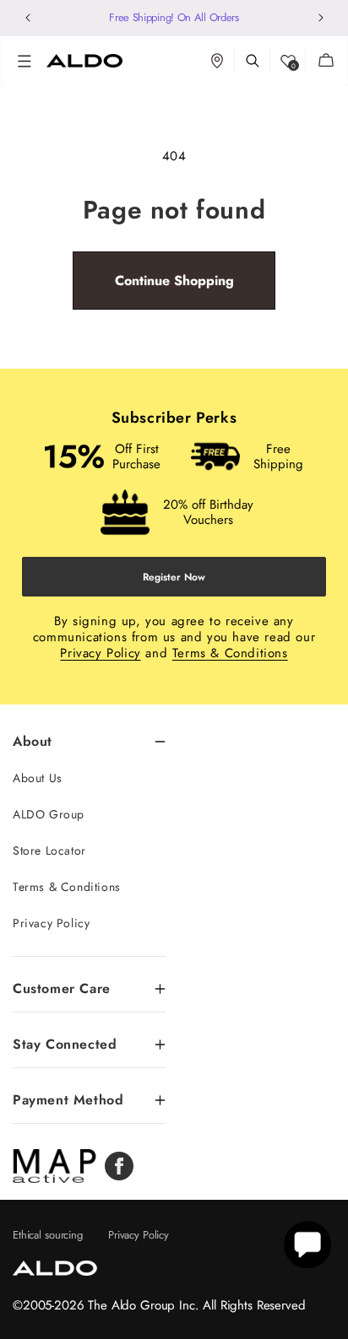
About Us (38, 777)
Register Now (174, 577)
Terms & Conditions (230, 653)
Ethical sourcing (48, 1235)
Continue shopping (174, 280)
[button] (24, 60)
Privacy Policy (100, 653)
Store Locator (49, 850)
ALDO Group (48, 814)
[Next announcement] (321, 17)
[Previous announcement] (27, 17)
